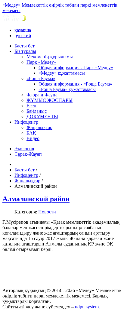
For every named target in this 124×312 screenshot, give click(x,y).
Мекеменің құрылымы (49, 56)
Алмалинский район (36, 199)
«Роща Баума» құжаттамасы (67, 89)
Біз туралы (25, 51)
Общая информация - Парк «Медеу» (76, 67)
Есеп (31, 105)
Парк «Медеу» (41, 62)
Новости (47, 211)
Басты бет (24, 45)
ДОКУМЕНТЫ (42, 116)
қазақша (22, 30)
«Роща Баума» (40, 78)
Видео (32, 138)
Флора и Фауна (41, 94)
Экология (24, 148)
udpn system (87, 306)
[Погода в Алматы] (62, 18)
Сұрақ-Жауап (28, 154)
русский (22, 35)
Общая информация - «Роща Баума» (75, 83)
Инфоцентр (26, 122)
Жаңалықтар (39, 127)
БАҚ (31, 132)
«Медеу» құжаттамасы (62, 73)
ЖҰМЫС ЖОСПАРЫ (49, 100)
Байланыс (36, 111)
